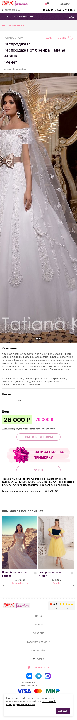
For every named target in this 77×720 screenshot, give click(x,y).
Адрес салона (12, 10)
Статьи (38, 616)
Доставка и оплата (38, 642)
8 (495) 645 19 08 (59, 10)
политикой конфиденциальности (31, 703)
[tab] (37, 339)
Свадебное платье (14, 574)
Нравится (35, 573)
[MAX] (48, 676)
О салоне (38, 633)
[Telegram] (38, 676)
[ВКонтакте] (29, 676)
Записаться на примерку (48, 455)
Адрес (40, 659)
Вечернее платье (50, 574)
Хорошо (63, 710)
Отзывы (38, 624)
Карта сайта (38, 650)
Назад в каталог (15, 25)
